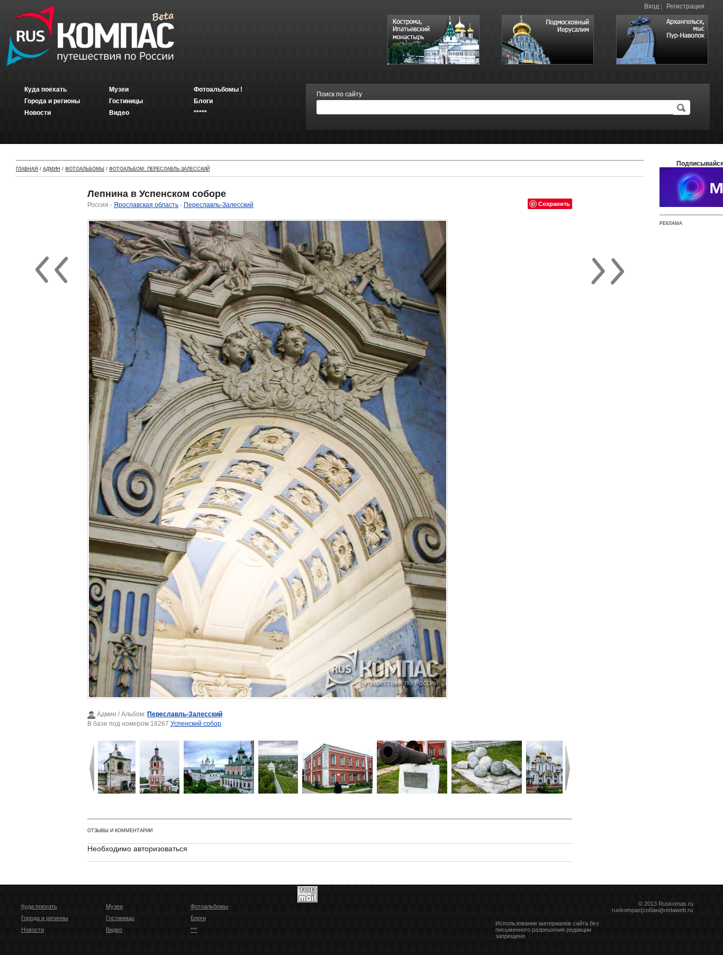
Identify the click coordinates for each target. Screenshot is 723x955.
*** (194, 929)
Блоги (198, 918)
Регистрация (685, 6)
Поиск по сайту (339, 94)
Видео (114, 929)
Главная (27, 169)
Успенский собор (195, 723)
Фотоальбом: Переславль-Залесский (159, 169)
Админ (51, 169)
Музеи (114, 906)
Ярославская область (146, 205)
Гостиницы (120, 918)
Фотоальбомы (84, 169)
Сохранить (554, 204)
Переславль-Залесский (219, 205)
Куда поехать (39, 906)
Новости (32, 929)
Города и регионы (44, 918)
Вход (651, 6)
